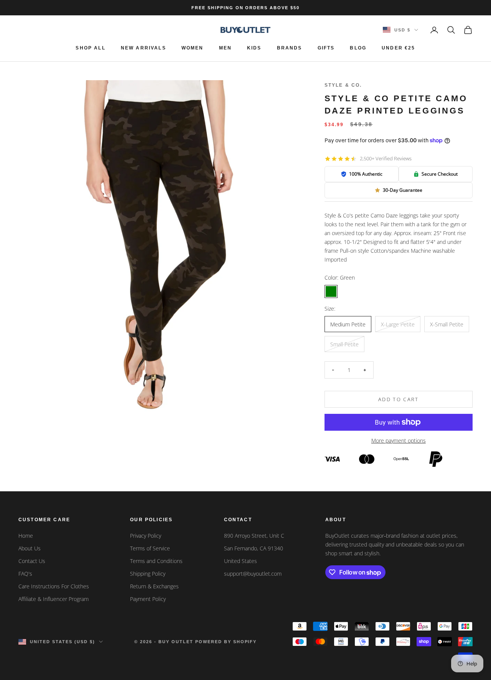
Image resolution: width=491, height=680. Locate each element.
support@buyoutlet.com (253, 573)
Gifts (326, 48)
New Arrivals (143, 48)
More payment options (398, 440)
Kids (254, 48)
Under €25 (398, 48)
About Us (29, 548)
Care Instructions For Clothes (53, 586)
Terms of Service (150, 548)
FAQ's (25, 573)
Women (192, 48)
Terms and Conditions (156, 561)
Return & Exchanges (154, 586)
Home (25, 535)
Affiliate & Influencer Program (53, 599)
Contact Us (31, 561)
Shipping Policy (147, 573)
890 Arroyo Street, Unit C (254, 535)
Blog (358, 48)
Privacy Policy (145, 535)
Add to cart (398, 399)
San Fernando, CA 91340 (253, 548)
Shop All (90, 48)
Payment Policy (148, 599)
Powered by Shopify (226, 641)
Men (225, 48)
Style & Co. (343, 85)
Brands (289, 48)
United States (240, 561)
